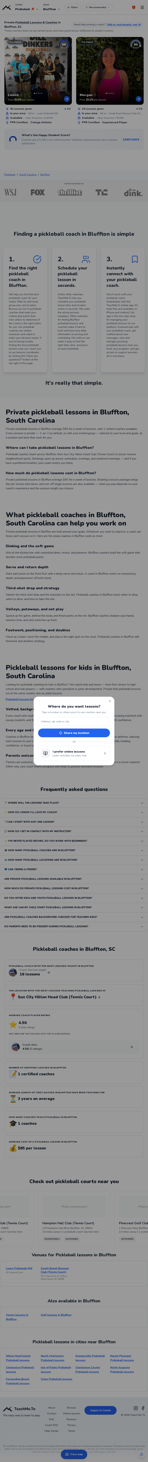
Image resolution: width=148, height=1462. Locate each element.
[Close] (109, 701)
